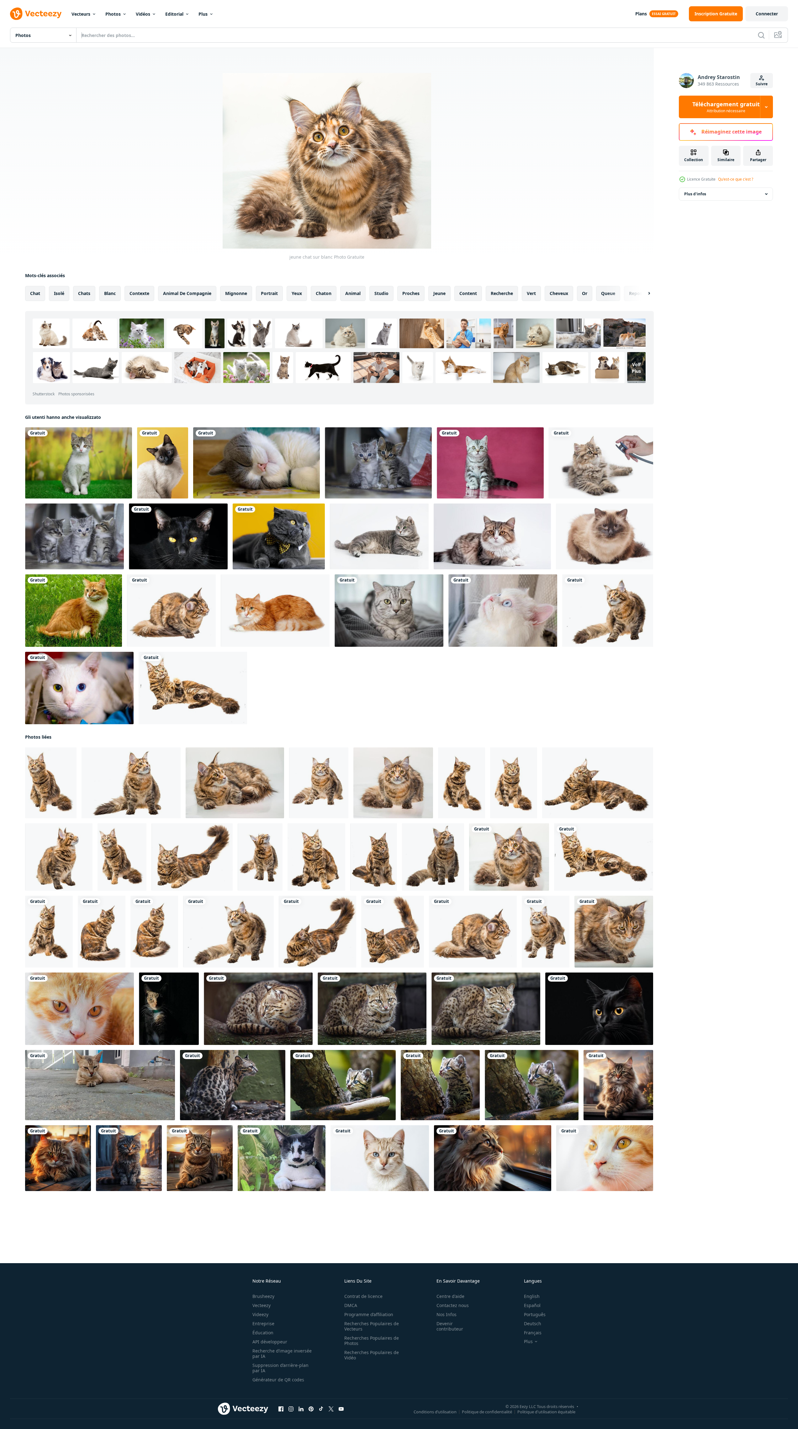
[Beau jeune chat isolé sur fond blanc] (393, 782)
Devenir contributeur (449, 1326)
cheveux (559, 293)
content (468, 293)
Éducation (262, 1333)
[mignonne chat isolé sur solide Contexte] (492, 536)
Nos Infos (446, 1314)
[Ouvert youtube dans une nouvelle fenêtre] (341, 1408)
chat (35, 293)
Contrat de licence (363, 1296)
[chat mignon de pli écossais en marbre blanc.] (389, 610)
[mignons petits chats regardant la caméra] (378, 462)
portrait (269, 293)
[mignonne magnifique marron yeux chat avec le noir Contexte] (169, 1009)
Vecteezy (261, 1305)
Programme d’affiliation (368, 1314)
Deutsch (532, 1323)
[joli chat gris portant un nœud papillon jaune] (279, 536)
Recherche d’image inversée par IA (282, 1353)
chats (84, 293)
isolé (59, 293)
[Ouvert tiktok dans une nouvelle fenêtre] (321, 1408)
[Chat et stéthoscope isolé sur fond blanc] (601, 462)
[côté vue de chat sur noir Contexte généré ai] (599, 1009)
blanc (110, 293)
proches (411, 293)
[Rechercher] (761, 35)
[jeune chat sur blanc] (171, 610)
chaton (323, 293)
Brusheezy (263, 1296)
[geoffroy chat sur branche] (258, 1009)
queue (608, 293)
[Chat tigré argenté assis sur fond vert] (78, 462)
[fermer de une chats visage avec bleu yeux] (379, 1158)
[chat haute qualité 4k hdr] (618, 1085)
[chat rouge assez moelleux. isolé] (275, 610)
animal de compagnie (187, 293)
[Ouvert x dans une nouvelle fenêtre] (331, 1408)
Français (533, 1333)
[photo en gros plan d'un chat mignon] (79, 1009)
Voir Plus (636, 367)
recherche (502, 293)
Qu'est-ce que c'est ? (735, 179)
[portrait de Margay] (232, 1085)
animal (353, 293)
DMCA (350, 1305)
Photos (113, 14)
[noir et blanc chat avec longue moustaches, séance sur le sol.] (281, 1158)
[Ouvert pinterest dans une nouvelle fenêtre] (311, 1408)
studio (381, 293)
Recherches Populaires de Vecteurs (371, 1326)
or (584, 293)
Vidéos (143, 14)
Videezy (260, 1314)
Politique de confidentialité (487, 1412)
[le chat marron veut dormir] (100, 1085)
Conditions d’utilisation (435, 1412)
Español (532, 1305)
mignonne (236, 293)
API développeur (269, 1342)
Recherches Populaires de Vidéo (371, 1355)
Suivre (762, 84)
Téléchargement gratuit (726, 106)
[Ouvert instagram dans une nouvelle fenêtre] (290, 1408)
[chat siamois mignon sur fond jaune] (162, 462)
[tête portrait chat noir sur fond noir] (178, 536)
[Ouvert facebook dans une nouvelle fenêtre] (280, 1408)
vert (531, 293)
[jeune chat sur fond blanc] (131, 782)
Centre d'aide (450, 1296)
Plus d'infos (695, 194)
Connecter (767, 14)
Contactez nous (452, 1305)
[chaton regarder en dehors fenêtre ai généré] (492, 1158)
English (532, 1296)
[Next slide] (644, 293)
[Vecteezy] (35, 14)
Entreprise (263, 1323)
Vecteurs (80, 14)
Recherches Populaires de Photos (371, 1340)
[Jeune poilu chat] (51, 782)
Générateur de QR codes (278, 1380)
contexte (139, 293)
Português (535, 1314)
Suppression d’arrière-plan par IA (280, 1368)
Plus (203, 14)
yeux (297, 293)
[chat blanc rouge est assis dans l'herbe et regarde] (73, 610)
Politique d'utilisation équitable (546, 1412)
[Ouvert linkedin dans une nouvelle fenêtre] (301, 1408)
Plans (641, 14)
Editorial (174, 14)
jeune (439, 293)
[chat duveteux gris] (379, 536)
